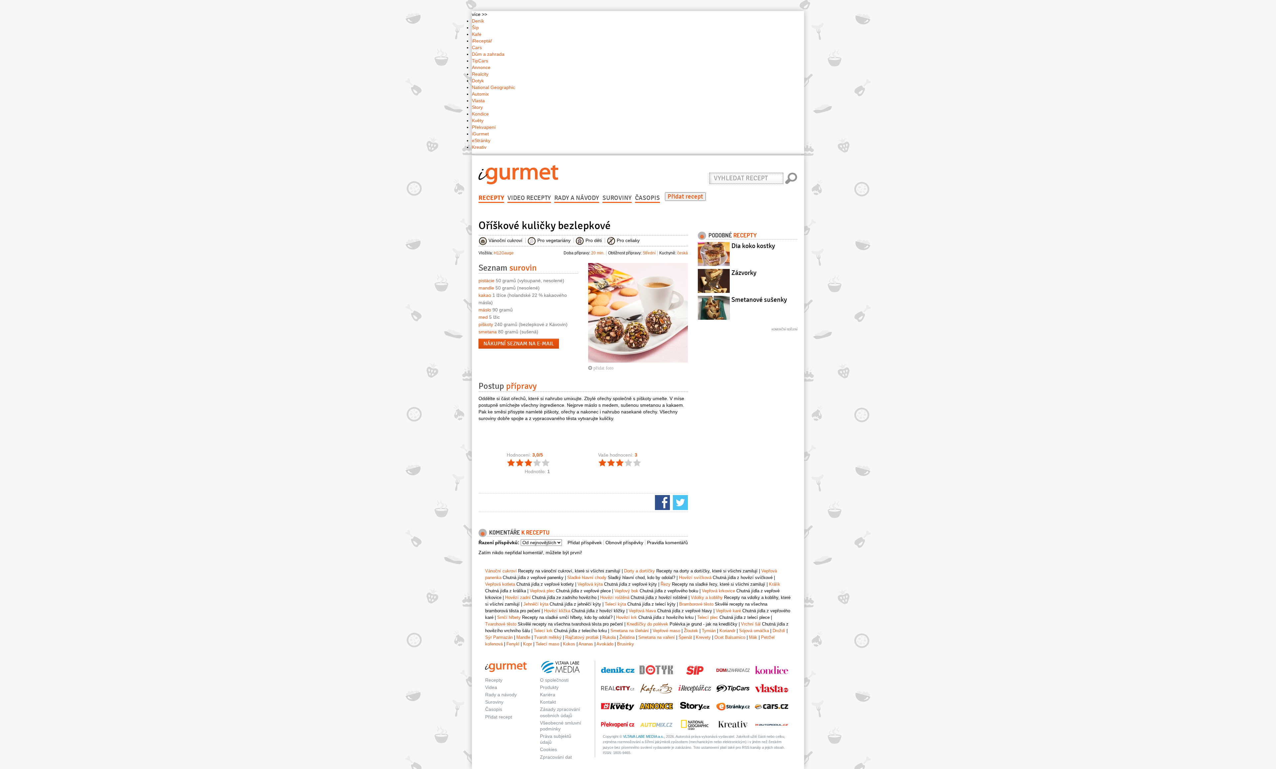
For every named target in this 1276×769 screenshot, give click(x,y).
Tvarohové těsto (500, 624)
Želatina (627, 637)
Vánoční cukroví (501, 570)
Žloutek (691, 630)
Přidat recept (685, 197)
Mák (753, 637)
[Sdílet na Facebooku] (661, 502)
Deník (478, 21)
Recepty (491, 198)
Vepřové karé (728, 610)
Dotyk (478, 80)
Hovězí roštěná (614, 597)
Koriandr (727, 630)
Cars (477, 47)
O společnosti (554, 680)
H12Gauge (504, 253)
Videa (491, 687)
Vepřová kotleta (500, 584)
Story (477, 107)
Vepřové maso (666, 630)
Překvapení (484, 127)
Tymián (709, 630)
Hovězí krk (626, 617)
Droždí (779, 630)
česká (682, 253)
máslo (484, 309)
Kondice (480, 114)
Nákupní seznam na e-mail (518, 343)
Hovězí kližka (557, 610)
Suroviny (617, 198)
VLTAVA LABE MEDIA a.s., (644, 736)
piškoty (485, 324)
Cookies (548, 749)
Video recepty (529, 198)
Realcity (480, 74)
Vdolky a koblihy (707, 597)
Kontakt (548, 702)
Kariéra (547, 694)
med (483, 317)
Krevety (703, 637)
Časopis (647, 198)
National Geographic (493, 87)
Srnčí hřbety (509, 617)
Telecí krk (543, 630)
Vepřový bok (626, 590)
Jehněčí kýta (535, 604)
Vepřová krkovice (718, 590)
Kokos (569, 643)
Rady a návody (576, 198)
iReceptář (482, 40)
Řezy (666, 584)
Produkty (549, 687)
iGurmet (480, 133)
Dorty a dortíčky (639, 570)
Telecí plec (707, 617)
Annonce (481, 67)
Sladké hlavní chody (586, 577)
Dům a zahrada (488, 54)
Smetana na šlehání (629, 630)
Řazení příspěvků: (498, 542)
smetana (487, 331)
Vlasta (478, 100)
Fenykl (512, 643)
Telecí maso (547, 643)
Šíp (475, 27)
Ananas (586, 643)
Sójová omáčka (754, 630)
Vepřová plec (542, 590)
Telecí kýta (615, 604)
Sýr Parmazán (499, 637)
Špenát (685, 637)
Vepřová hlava (642, 610)
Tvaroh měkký (548, 637)
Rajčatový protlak (582, 637)
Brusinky (625, 643)
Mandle (523, 637)
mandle (486, 288)
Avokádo (604, 643)
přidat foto (602, 368)
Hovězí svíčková (695, 577)
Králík (774, 584)
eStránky (481, 140)
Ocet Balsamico (729, 637)
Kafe (476, 34)
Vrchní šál (751, 624)
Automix (480, 94)
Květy (477, 120)
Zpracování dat (556, 757)
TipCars (480, 60)
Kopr (527, 643)
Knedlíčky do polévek (647, 624)
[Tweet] (679, 502)
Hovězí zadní (518, 597)
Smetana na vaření (656, 637)
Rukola (609, 637)
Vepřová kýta (590, 584)
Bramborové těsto (696, 604)
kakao (484, 295)
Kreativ (479, 147)
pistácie (486, 280)
